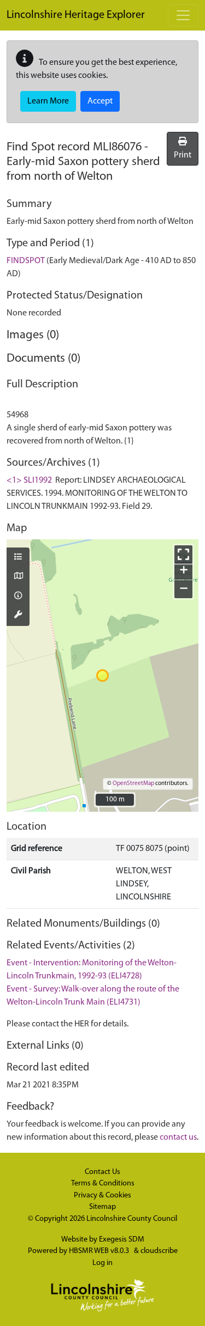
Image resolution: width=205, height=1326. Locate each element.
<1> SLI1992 (29, 480)
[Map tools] (18, 615)
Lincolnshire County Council (131, 1219)
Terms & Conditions (102, 1183)
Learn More (48, 101)
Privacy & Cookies (102, 1195)
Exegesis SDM (121, 1240)
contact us (178, 1137)
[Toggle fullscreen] (183, 554)
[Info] (18, 596)
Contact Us (102, 1172)
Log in (102, 1263)
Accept (100, 101)
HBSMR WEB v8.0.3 (100, 1251)
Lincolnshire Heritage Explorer (76, 15)
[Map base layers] (18, 577)
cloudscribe (159, 1251)
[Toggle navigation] (183, 15)
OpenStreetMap (133, 784)
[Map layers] (18, 558)
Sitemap (102, 1207)
